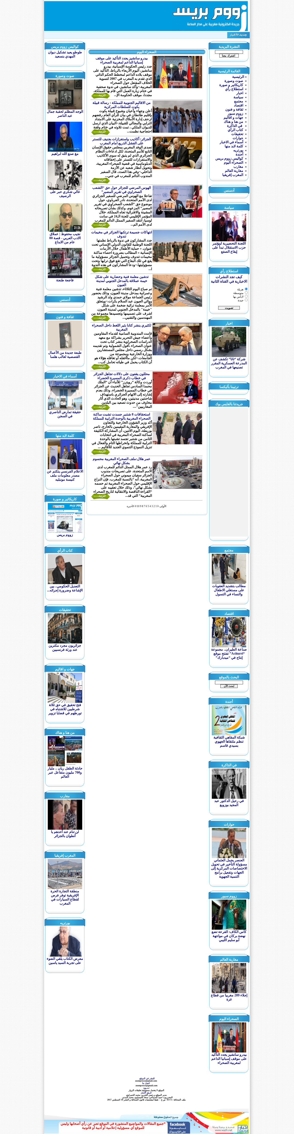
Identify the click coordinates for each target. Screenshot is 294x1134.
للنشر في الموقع (147, 1078)
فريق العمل (146, 1092)
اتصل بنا (146, 1083)
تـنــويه (147, 1088)
